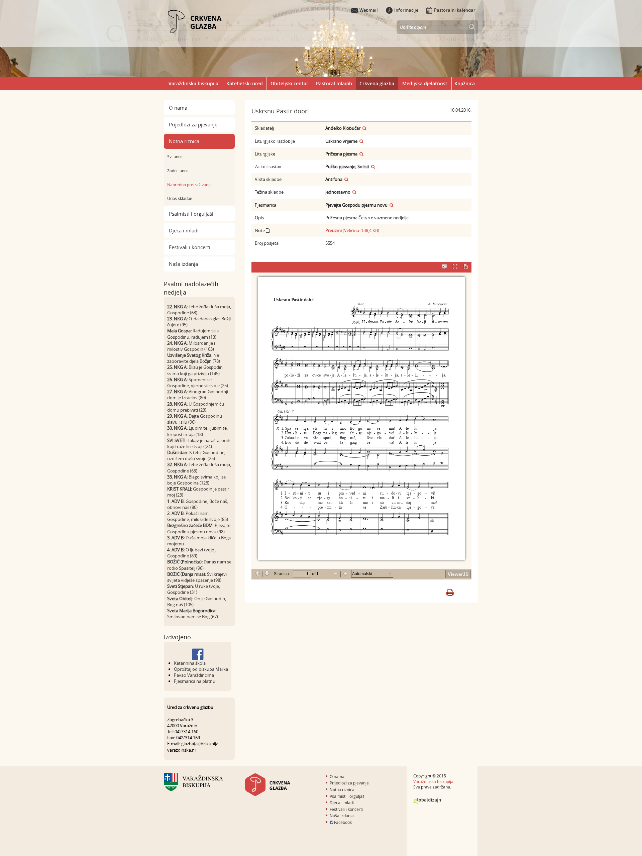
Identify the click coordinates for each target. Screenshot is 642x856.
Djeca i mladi (184, 230)
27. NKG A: (177, 392)
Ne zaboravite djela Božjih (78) (193, 358)
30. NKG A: (177, 428)
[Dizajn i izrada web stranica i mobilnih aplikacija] (427, 801)
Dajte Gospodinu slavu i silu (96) (194, 419)
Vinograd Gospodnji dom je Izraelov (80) (197, 395)
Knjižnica (464, 83)
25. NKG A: (177, 367)
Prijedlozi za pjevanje (193, 124)
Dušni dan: (177, 452)
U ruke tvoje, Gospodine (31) (193, 589)
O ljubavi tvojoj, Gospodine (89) (191, 553)
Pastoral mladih (334, 83)
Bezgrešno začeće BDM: (190, 525)
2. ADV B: (176, 513)
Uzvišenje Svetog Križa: (189, 355)
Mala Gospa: (179, 331)
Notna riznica (184, 141)
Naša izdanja (183, 263)
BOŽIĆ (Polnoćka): (185, 562)
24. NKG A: (177, 343)
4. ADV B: (176, 550)
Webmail (368, 10)
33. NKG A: (177, 477)
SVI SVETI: (177, 440)
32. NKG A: (177, 464)
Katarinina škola (190, 663)
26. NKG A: (177, 380)
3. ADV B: (176, 538)
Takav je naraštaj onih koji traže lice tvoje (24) (198, 443)
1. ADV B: (176, 501)
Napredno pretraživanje (189, 184)
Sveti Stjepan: (180, 586)
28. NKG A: (177, 404)
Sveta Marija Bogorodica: (191, 611)
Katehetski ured (244, 83)
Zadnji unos (178, 170)
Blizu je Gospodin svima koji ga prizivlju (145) (195, 370)
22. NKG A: (177, 307)
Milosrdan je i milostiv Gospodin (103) (191, 346)
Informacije (406, 10)
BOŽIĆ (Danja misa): (186, 574)
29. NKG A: (177, 416)
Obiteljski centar (289, 83)
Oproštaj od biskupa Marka (201, 669)
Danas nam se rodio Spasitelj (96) (199, 565)
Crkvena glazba (376, 83)
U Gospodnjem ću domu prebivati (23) (195, 407)
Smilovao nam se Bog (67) (192, 617)
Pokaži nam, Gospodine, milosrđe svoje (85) (197, 516)
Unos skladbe (179, 198)
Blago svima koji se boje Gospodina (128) (196, 480)
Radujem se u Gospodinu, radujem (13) (193, 334)
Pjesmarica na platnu (194, 681)
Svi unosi (175, 156)
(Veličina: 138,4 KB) (352, 230)
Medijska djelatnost (424, 83)
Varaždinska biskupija (193, 83)
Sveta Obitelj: (180, 599)
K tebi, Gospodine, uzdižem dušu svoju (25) (196, 455)
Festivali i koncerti (189, 247)
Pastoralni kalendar (454, 10)
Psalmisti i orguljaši (191, 213)
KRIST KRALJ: (179, 489)
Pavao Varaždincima (194, 675)
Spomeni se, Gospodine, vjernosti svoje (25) (197, 383)
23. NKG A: (177, 319)
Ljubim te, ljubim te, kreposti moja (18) (197, 431)
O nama (178, 107)
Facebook (342, 822)
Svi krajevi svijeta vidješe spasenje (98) (197, 577)
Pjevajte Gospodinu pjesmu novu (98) (198, 528)
